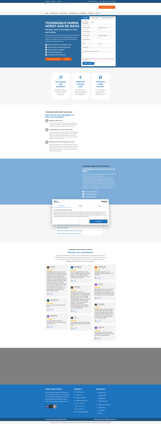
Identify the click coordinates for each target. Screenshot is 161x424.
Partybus (92, 22)
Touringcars (54, 13)
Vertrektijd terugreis (102, 35)
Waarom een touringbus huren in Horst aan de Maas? (70, 230)
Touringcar (86, 22)
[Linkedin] (54, 406)
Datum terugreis (86, 35)
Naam (84, 43)
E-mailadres (85, 47)
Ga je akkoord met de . (98, 59)
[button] (80, 224)
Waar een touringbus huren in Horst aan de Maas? (69, 233)
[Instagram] (51, 406)
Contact (97, 13)
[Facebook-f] (47, 406)
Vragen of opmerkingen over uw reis (91, 51)
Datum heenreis (86, 27)
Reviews (91, 13)
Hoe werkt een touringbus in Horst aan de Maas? (68, 224)
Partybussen (63, 13)
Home (46, 13)
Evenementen (83, 13)
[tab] (85, 17)
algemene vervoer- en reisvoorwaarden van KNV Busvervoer (98, 59)
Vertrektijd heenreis (102, 27)
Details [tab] (80, 205)
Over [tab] (99, 205)
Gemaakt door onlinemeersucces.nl (105, 419)
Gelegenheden (73, 13)
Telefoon (100, 43)
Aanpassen (79, 221)
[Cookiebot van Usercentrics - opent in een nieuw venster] (101, 202)
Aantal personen (86, 39)
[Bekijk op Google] (48, 267)
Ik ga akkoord (87, 61)
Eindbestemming (86, 31)
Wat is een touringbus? (62, 227)
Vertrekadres (85, 23)
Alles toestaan (98, 221)
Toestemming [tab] (62, 205)
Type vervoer (85, 21)
